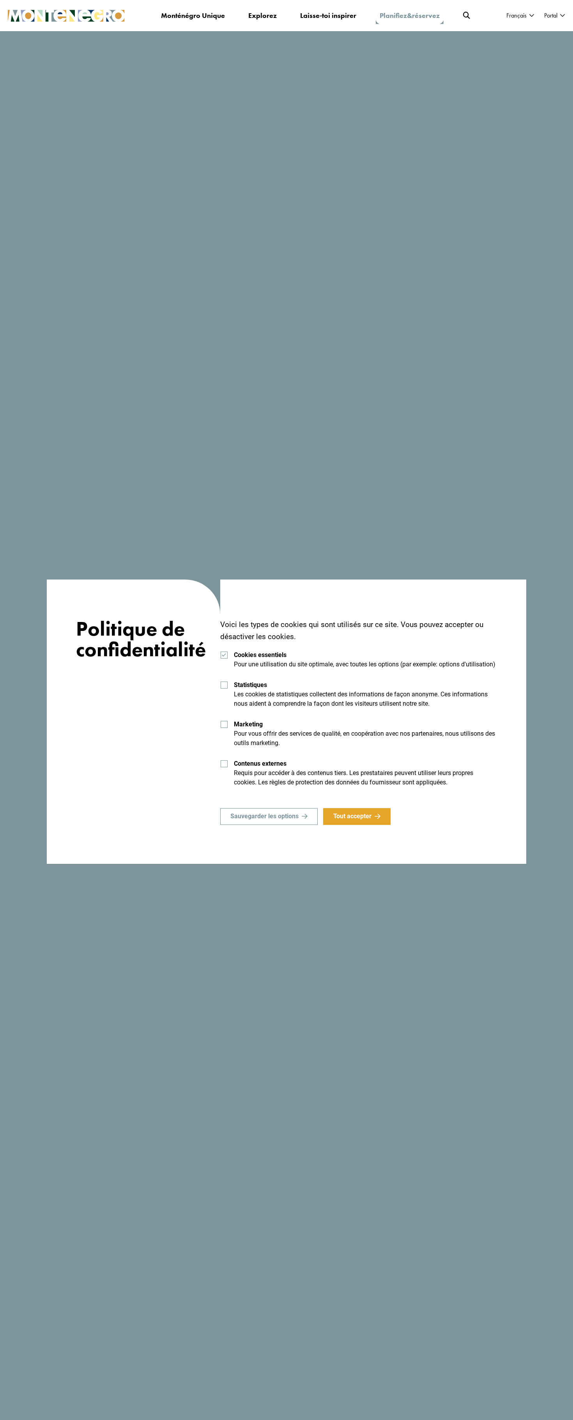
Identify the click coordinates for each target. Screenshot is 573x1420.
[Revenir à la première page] (66, 16)
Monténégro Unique (193, 15)
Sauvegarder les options (264, 816)
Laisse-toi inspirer (328, 15)
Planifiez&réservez (410, 15)
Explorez (262, 15)
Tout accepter (352, 816)
